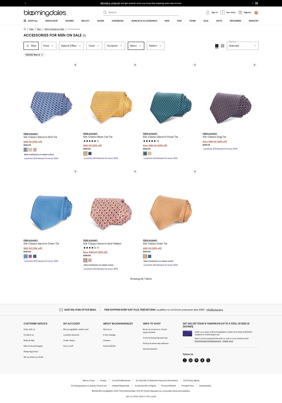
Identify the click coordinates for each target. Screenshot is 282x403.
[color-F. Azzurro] (25, 256)
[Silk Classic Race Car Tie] (111, 96)
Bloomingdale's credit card (75, 329)
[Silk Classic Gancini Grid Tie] (51, 96)
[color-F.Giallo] (149, 153)
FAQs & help (29, 340)
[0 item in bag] (256, 12)
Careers (106, 340)
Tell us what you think (33, 357)
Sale (31, 29)
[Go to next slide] (253, 3)
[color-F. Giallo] (30, 149)
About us (107, 329)
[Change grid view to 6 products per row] (222, 45)
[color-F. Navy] (90, 153)
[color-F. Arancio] (85, 260)
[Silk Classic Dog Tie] (230, 96)
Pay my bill (68, 346)
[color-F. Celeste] (149, 256)
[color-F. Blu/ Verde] (34, 256)
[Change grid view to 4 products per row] (216, 46)
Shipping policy (31, 351)
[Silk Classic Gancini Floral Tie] (171, 96)
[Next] (75, 96)
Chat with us (29, 329)
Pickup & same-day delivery (156, 343)
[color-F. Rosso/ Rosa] (34, 149)
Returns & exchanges (33, 346)
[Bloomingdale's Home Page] (45, 13)
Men (39, 29)
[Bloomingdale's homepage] (25, 29)
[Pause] (256, 3)
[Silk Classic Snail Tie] (171, 202)
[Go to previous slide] (25, 3)
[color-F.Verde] (145, 153)
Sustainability (109, 346)
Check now (227, 341)
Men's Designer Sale (54, 29)
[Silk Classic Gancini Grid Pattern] (111, 202)
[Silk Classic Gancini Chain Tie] (51, 202)
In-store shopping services (155, 338)
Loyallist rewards (71, 335)
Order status (69, 340)
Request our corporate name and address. (170, 391)
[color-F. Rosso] (30, 256)
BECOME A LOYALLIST (110, 3)
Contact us (29, 335)
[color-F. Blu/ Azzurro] (25, 149)
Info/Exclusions (214, 309)
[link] (51, 146)
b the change (109, 335)
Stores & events (150, 349)
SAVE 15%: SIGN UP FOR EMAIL (80, 309)
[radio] (26, 150)
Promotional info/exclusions (208, 341)
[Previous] (27, 96)
